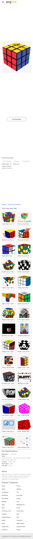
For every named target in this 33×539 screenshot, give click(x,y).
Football (4, 514)
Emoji (18, 508)
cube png (16, 161)
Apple (3, 489)
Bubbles (4, 501)
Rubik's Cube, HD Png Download (11, 288)
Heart (3, 486)
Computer (19, 520)
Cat (18, 492)
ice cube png (25, 161)
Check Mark (20, 511)
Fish (18, 517)
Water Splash (20, 523)
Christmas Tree (6, 511)
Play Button (5, 498)
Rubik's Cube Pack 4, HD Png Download (13, 431)
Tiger (3, 505)
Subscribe (19, 495)
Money (19, 530)
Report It (4, 204)
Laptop (18, 498)
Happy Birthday (6, 517)
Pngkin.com (5, 526)
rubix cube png (7, 161)
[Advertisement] (16, 25)
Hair (18, 514)
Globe (3, 520)
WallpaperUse (21, 505)
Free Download (16, 119)
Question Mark (21, 526)
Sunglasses (5, 492)
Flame (18, 486)
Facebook (4, 530)
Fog (18, 501)
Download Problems (14, 204)
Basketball (5, 495)
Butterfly (19, 489)
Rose (3, 508)
